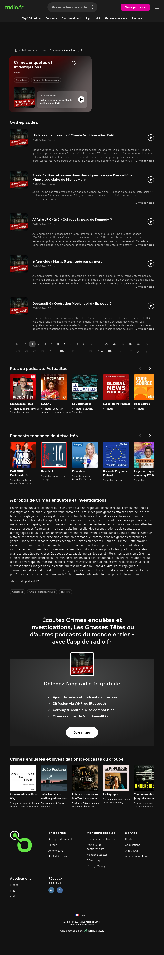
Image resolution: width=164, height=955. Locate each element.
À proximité (93, 18)
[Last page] (146, 351)
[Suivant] (150, 367)
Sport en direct (71, 18)
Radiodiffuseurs (58, 856)
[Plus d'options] (84, 63)
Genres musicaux (116, 18)
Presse (52, 845)
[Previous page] (25, 344)
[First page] (17, 344)
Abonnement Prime (137, 856)
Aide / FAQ (131, 850)
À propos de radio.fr (60, 839)
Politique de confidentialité (95, 847)
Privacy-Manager (97, 866)
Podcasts (51, 18)
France (84, 915)
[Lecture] (81, 99)
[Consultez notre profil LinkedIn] (51, 890)
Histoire (65, 592)
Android (15, 896)
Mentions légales (97, 854)
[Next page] (138, 351)
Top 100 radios (31, 18)
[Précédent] (140, 367)
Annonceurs (55, 850)
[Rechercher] (92, 7)
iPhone (14, 885)
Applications (132, 845)
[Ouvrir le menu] (156, 7)
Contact (130, 839)
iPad (12, 890)
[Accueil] (15, 50)
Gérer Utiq (93, 860)
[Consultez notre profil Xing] (59, 890)
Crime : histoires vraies (46, 80)
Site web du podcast (22, 581)
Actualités (21, 80)
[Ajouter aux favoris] (74, 63)
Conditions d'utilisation (101, 839)
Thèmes (137, 18)
